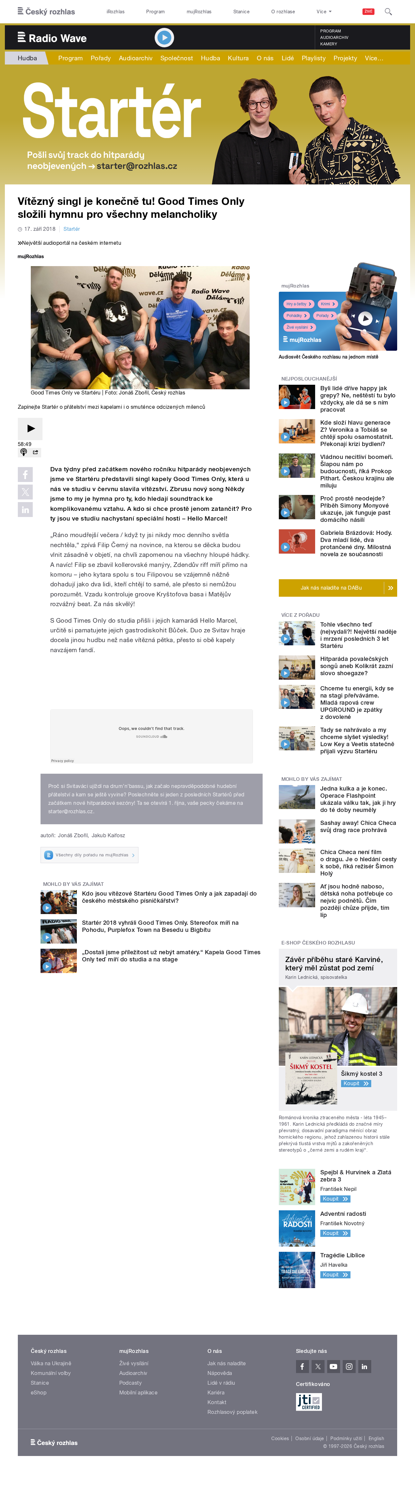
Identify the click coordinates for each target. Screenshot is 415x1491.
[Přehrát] (30, 429)
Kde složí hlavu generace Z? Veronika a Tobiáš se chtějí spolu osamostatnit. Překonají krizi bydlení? (356, 433)
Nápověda (220, 1373)
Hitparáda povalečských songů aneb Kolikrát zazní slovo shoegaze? (356, 665)
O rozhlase (283, 11)
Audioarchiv (334, 37)
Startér (72, 229)
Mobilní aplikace (138, 1393)
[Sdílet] (35, 452)
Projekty (345, 58)
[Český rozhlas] (46, 11)
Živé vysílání (297, 327)
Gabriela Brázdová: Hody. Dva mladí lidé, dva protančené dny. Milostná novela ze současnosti (356, 543)
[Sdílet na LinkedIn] (25, 509)
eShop (38, 1393)
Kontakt (217, 1402)
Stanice (241, 11)
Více (374, 58)
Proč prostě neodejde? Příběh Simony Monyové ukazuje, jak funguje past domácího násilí (355, 509)
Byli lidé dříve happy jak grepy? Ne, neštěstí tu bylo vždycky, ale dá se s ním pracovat (358, 399)
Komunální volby (51, 1373)
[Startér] (207, 124)
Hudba (27, 58)
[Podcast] (24, 452)
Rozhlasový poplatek (232, 1412)
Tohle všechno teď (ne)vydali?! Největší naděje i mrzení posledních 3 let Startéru (358, 635)
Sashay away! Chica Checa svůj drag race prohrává (358, 826)
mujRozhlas (199, 11)
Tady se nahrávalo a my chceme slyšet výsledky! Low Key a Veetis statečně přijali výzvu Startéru (357, 740)
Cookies (280, 1438)
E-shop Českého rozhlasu (318, 943)
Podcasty (130, 1383)
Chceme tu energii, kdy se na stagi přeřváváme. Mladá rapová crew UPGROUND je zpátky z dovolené (357, 702)
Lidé (288, 58)
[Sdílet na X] (25, 492)
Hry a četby (296, 304)
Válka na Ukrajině (51, 1363)
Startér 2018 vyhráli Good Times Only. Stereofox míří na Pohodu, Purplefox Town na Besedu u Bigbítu (160, 926)
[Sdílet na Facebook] (25, 474)
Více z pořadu (300, 615)
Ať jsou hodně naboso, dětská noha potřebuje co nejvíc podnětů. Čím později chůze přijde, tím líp (356, 900)
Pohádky (294, 315)
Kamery (328, 44)
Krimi (325, 304)
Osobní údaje (309, 1438)
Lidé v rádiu (221, 1383)
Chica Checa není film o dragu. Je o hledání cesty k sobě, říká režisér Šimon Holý (358, 863)
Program (155, 11)
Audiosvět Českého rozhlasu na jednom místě (328, 356)
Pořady (101, 58)
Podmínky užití (346, 1438)
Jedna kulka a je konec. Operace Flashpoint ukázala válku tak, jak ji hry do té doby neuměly (358, 799)
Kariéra (216, 1393)
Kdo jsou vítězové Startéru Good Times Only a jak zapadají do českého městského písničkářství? (169, 897)
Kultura (238, 58)
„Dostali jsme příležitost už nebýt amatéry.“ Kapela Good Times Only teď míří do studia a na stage (171, 956)
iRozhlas (116, 11)
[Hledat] (388, 11)
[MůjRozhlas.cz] (31, 257)
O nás (265, 58)
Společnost (176, 58)
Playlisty (314, 58)
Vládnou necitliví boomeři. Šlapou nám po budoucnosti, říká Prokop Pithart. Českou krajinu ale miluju (357, 471)
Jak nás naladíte (227, 1363)
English (376, 1438)
